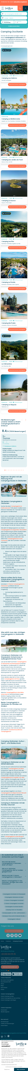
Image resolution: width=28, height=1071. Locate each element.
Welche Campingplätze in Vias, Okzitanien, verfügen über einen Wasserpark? (12, 882)
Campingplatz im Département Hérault (13, 793)
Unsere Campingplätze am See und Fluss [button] (10, 998)
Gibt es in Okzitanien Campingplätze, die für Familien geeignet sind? (12, 870)
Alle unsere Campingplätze (7, 980)
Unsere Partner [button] (4, 1025)
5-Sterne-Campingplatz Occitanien (14, 903)
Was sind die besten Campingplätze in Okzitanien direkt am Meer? (11, 863)
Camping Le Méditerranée (11, 119)
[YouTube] (20, 935)
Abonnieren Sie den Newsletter (14, 931)
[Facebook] (8, 935)
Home (2, 941)
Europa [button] (2, 989)
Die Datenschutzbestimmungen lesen (9, 1064)
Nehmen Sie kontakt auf (10, 967)
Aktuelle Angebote (5, 1011)
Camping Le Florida (8, 282)
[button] (25, 8)
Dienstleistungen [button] (5, 1021)
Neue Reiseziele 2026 (6, 981)
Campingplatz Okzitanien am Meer (14, 897)
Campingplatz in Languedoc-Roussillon (14, 530)
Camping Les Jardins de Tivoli (12, 160)
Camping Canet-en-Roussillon (14, 910)
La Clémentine (7, 364)
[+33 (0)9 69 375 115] (20, 8)
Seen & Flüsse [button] (4, 987)
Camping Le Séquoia (9, 405)
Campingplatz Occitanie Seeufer (14, 906)
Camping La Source (9, 201)
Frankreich (8, 941)
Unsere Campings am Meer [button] (7, 996)
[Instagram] (16, 935)
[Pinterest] (12, 935)
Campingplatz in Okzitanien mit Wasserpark (14, 662)
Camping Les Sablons (9, 78)
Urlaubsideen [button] (4, 1010)
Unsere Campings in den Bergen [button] (8, 1000)
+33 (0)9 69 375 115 (8, 954)
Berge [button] (2, 985)
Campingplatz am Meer (16, 768)
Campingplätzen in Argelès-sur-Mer (12, 777)
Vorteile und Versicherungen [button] (7, 1023)
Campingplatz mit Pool (12, 679)
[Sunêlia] (9, 8)
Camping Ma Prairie (8, 323)
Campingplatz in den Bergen (14, 836)
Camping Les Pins (8, 241)
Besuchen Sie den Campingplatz (17, 84)
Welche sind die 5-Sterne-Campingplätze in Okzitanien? (12, 876)
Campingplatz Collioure (14, 919)
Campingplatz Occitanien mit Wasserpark (14, 894)
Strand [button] (2, 983)
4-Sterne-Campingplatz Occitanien (14, 900)
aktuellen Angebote (20, 2)
